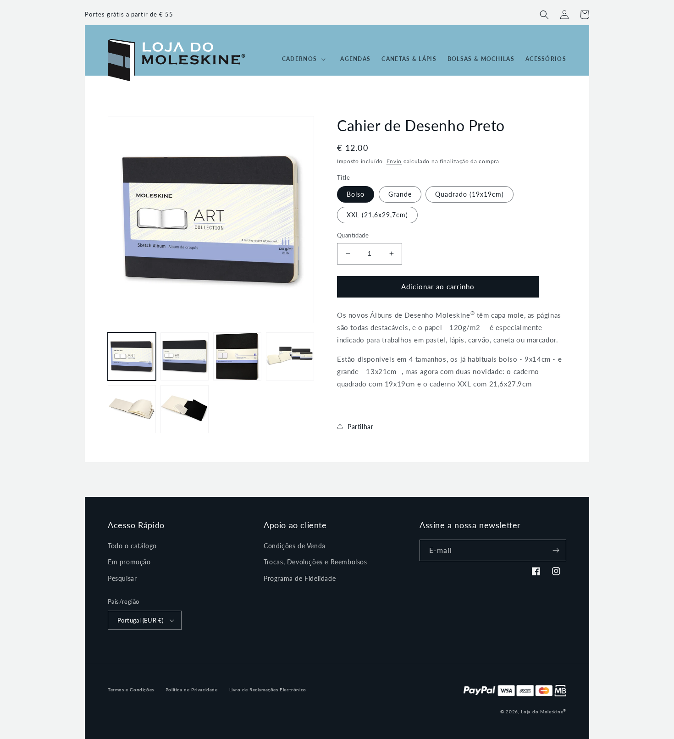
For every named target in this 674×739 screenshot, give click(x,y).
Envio (394, 161)
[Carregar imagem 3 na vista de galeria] (237, 356)
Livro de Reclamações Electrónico (267, 689)
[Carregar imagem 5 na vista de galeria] (132, 409)
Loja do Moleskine (543, 711)
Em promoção (129, 562)
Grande (400, 194)
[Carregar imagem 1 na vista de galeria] (132, 356)
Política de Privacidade (192, 689)
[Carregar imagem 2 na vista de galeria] (184, 356)
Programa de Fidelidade (300, 578)
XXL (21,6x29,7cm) (377, 215)
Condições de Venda (295, 546)
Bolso (356, 194)
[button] (544, 15)
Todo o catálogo (132, 546)
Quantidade (353, 235)
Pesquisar (122, 578)
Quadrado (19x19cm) (469, 194)
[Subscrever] (556, 550)
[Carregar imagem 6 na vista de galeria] (184, 409)
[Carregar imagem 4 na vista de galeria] (290, 356)
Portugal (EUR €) (140, 620)
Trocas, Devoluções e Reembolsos (315, 562)
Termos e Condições (131, 689)
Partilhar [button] (360, 426)
